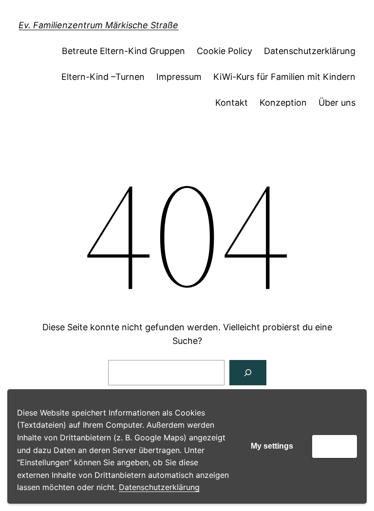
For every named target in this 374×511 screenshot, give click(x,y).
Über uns (336, 102)
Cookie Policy (224, 51)
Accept (334, 446)
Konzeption (283, 102)
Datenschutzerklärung (159, 487)
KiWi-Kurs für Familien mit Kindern (284, 77)
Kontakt (231, 102)
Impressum (179, 77)
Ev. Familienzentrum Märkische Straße (98, 25)
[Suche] (247, 372)
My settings (272, 446)
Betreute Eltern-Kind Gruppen (123, 51)
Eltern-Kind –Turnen (103, 77)
